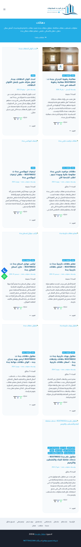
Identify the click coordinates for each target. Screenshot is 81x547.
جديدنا (47, 525)
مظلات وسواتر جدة (69, 453)
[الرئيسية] (46, 37)
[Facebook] (58, 123)
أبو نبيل (68, 89)
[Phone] (4, 270)
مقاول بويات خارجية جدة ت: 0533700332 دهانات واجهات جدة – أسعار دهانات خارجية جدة (62, 360)
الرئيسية (72, 522)
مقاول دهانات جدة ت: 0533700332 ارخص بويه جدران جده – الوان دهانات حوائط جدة (20, 359)
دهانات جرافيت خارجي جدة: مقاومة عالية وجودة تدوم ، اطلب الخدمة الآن (62, 174)
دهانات (73, 75)
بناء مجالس (47, 522)
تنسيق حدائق (58, 450)
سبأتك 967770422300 (32, 541)
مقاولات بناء (60, 453)
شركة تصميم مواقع (50, 541)
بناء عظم (64, 522)
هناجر (34, 525)
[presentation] (60, 59)
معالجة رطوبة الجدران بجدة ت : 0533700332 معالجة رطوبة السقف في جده (60, 82)
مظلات (40, 525)
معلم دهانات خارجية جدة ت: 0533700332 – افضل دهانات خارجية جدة (62, 267)
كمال (28, 89)
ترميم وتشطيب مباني (53, 448)
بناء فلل (56, 522)
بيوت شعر (63, 448)
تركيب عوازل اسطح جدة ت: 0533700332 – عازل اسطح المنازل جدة (22, 267)
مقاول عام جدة (40, 534)
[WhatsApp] (60, 123)
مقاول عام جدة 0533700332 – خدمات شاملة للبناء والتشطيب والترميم (60, 459)
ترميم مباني (20, 522)
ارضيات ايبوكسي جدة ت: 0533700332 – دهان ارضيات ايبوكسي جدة (22, 174)
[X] (55, 123)
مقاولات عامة (66, 75)
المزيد (72, 131)
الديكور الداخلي (71, 448)
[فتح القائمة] (4, 9)
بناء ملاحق (38, 522)
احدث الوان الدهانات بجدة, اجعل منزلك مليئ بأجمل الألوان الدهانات (20, 82)
